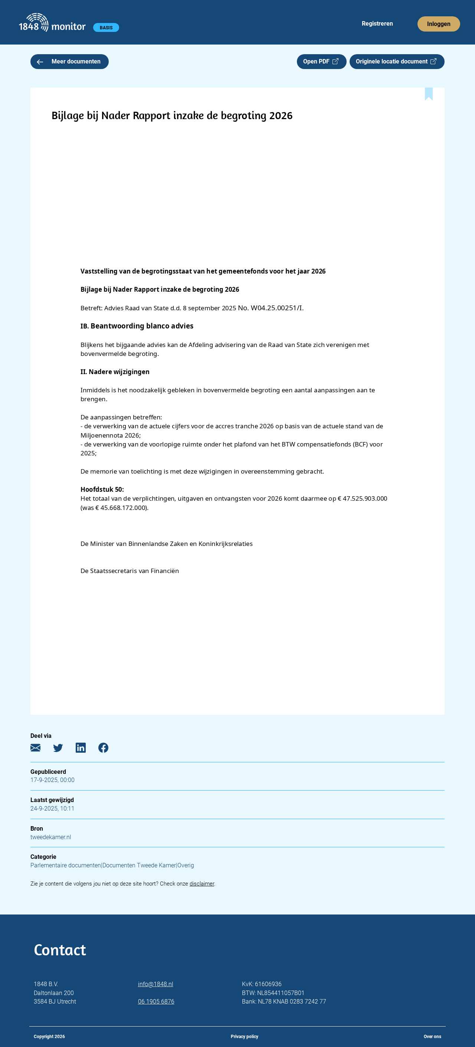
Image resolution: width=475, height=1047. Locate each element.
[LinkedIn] (86, 749)
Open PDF (317, 61)
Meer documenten (76, 61)
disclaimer (202, 883)
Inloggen (439, 23)
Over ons (432, 1036)
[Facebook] (108, 749)
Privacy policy (244, 1036)
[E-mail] (41, 749)
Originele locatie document (393, 61)
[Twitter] (63, 749)
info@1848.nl (155, 984)
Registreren (377, 23)
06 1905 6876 (156, 1001)
